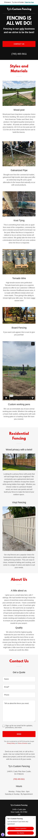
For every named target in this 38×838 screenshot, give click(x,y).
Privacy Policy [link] (11, 743)
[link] (19, 9)
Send (19, 734)
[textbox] (19, 679)
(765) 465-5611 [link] (19, 54)
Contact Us (19, 44)
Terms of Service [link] (22, 743)
